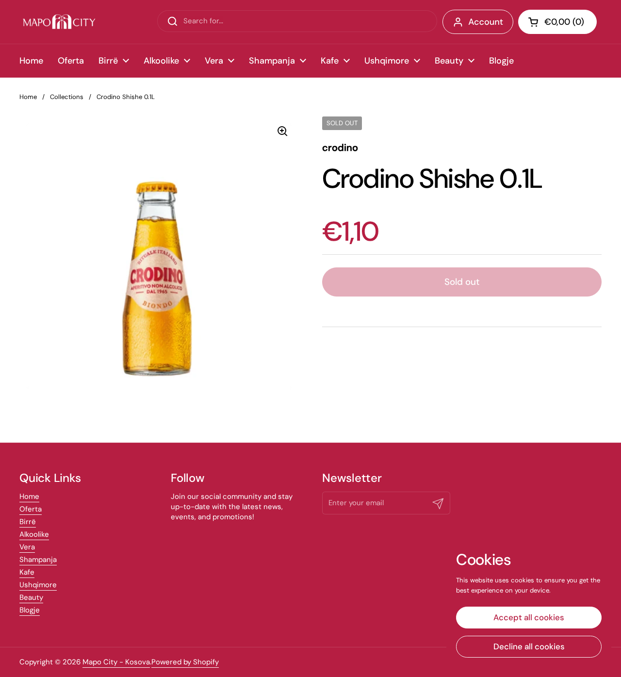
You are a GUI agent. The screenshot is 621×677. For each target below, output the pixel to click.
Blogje (29, 610)
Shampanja (38, 559)
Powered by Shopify (185, 662)
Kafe (26, 572)
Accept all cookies (528, 617)
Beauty (31, 597)
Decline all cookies (529, 646)
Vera (27, 547)
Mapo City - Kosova (116, 662)
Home (28, 97)
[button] (557, 22)
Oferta (30, 509)
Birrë (27, 522)
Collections (66, 97)
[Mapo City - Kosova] (58, 22)
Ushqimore (38, 585)
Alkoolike (34, 534)
